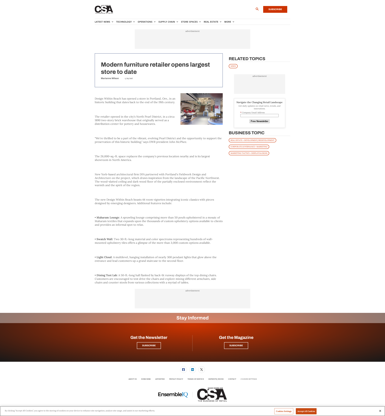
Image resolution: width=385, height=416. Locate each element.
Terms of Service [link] (196, 379)
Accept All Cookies (306, 411)
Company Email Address (252, 112)
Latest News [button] (102, 21)
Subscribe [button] (149, 345)
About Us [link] (132, 379)
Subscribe (275, 9)
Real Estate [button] (211, 21)
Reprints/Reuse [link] (216, 379)
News (233, 66)
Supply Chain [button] (167, 21)
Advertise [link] (160, 379)
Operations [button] (145, 21)
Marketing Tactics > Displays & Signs (249, 153)
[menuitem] (105, 22)
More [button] (227, 21)
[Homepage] (104, 9)
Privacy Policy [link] (176, 379)
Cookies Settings (249, 379)
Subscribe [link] (146, 379)
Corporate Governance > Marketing (249, 147)
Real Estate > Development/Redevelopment (252, 140)
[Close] (380, 411)
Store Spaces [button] (189, 21)
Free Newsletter (259, 121)
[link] (183, 369)
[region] (192, 411)
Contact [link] (232, 379)
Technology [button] (124, 21)
